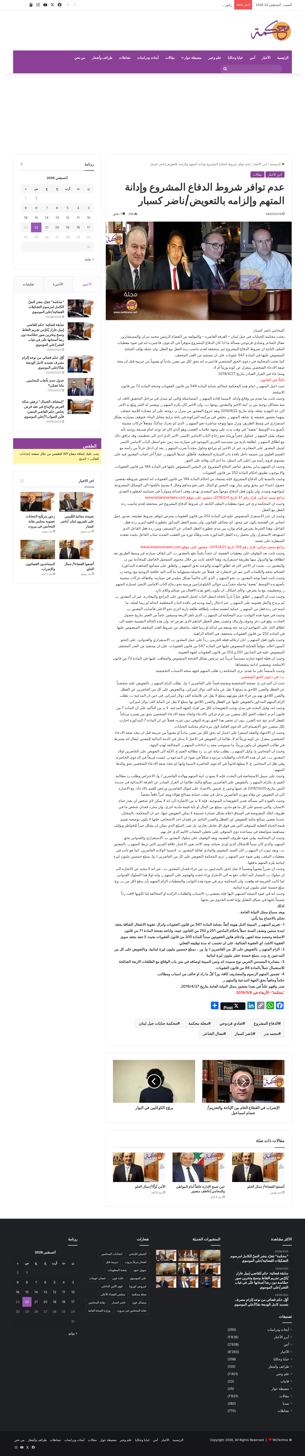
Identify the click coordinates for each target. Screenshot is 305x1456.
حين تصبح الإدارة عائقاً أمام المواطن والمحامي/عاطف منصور (200, 1188)
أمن (252, 57)
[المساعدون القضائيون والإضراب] (37, 549)
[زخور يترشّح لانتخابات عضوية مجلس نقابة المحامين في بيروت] (37, 502)
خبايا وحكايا (235, 57)
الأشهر (87, 284)
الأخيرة (58, 284)
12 (67, 217)
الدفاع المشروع (266, 1023)
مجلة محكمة (198, 1023)
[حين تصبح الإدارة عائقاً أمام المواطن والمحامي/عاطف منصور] (199, 1167)
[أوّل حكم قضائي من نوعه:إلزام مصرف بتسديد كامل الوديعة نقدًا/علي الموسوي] (81, 364)
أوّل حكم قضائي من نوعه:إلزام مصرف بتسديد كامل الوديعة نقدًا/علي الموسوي (43, 362)
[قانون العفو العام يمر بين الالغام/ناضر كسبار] (166, 1282)
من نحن (79, 57)
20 (57, 227)
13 (57, 217)
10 (88, 217)
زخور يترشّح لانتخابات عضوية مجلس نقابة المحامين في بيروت (191, 5)
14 (46, 217)
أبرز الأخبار (260, 164)
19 (67, 227)
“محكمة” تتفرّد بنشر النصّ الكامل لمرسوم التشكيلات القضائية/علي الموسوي (46, 306)
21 (46, 227)
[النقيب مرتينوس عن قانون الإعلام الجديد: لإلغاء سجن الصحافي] (188, 1255)
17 (88, 227)
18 (78, 227)
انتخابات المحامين (111, 1254)
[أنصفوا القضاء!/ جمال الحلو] (258, 1167)
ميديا (286, 1403)
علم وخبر (214, 57)
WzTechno (280, 1440)
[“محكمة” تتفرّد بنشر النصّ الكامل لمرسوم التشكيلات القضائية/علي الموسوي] (81, 308)
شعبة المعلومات (117, 1270)
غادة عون (117, 1278)
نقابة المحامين (96, 1302)
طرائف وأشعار (102, 57)
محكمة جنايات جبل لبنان (158, 1023)
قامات (284, 1381)
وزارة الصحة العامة (99, 1310)
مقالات (170, 57)
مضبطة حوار (193, 57)
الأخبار (266, 57)
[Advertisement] (152, 113)
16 (25, 217)
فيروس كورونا (137, 1286)
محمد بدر (271, 1033)
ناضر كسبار (244, 1033)
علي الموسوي (138, 1278)
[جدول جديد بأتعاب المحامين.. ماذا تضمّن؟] (81, 387)
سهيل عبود (139, 1270)
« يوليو (89, 259)
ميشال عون (139, 1302)
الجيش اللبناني (137, 1254)
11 (78, 217)
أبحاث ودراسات (148, 57)
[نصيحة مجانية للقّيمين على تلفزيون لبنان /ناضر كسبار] (76, 502)
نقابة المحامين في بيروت (131, 1310)
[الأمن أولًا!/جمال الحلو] (139, 1167)
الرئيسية (283, 57)
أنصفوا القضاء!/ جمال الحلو (266, 1186)
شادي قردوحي (231, 1023)
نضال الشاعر (213, 1033)
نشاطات (125, 57)
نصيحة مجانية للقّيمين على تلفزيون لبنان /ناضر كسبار (77, 521)
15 (36, 217)
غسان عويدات (97, 1278)
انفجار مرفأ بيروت (135, 1262)
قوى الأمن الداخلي (111, 1286)
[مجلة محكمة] (271, 30)
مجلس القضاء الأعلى (113, 1294)
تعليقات (28, 284)
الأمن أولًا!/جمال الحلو (150, 1186)
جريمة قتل (112, 1262)
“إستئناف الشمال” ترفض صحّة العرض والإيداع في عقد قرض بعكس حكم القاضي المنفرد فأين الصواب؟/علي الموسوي (43, 409)
